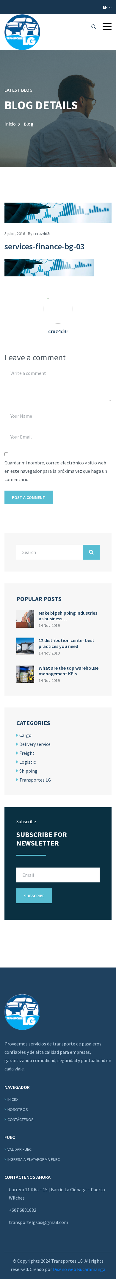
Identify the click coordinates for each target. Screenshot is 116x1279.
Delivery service (35, 744)
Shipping (28, 771)
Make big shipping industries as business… (68, 616)
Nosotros (17, 1109)
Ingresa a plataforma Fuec (33, 1159)
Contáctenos (20, 1119)
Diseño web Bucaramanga (79, 1269)
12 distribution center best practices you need (66, 643)
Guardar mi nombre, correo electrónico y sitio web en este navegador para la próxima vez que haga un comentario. (55, 471)
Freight (27, 753)
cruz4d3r (43, 233)
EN (106, 7)
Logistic (27, 762)
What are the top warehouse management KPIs (68, 671)
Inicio (10, 124)
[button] (107, 26)
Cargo (25, 735)
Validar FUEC (19, 1149)
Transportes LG (35, 780)
